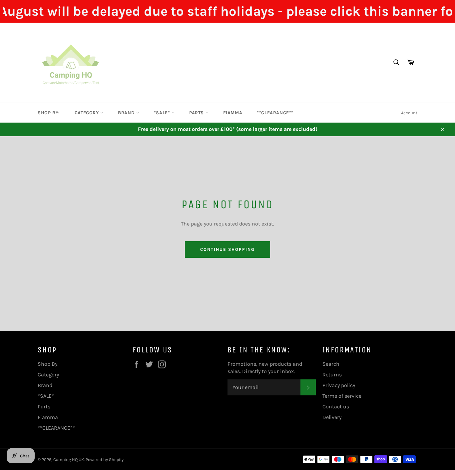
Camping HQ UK (68, 459)
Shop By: (49, 113)
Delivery (331, 417)
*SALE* (163, 113)
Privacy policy (338, 385)
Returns (332, 374)
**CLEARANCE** (275, 113)
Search (330, 364)
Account (409, 112)
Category (87, 113)
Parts (197, 113)
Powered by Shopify (105, 459)
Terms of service (341, 396)
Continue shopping (227, 249)
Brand (127, 113)
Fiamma (232, 113)
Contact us (335, 406)
